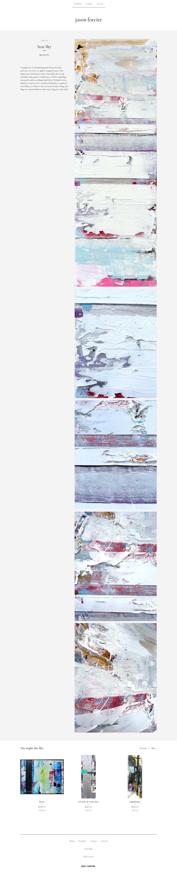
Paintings (89, 848)
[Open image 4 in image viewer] (116, 566)
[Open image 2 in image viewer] (116, 343)
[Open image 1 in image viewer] (116, 163)
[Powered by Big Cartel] (88, 866)
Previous (143, 748)
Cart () (100, 3)
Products (78, 3)
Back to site (89, 856)
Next (154, 748)
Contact (89, 3)
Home (72, 841)
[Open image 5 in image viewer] (116, 678)
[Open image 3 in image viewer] (116, 455)
